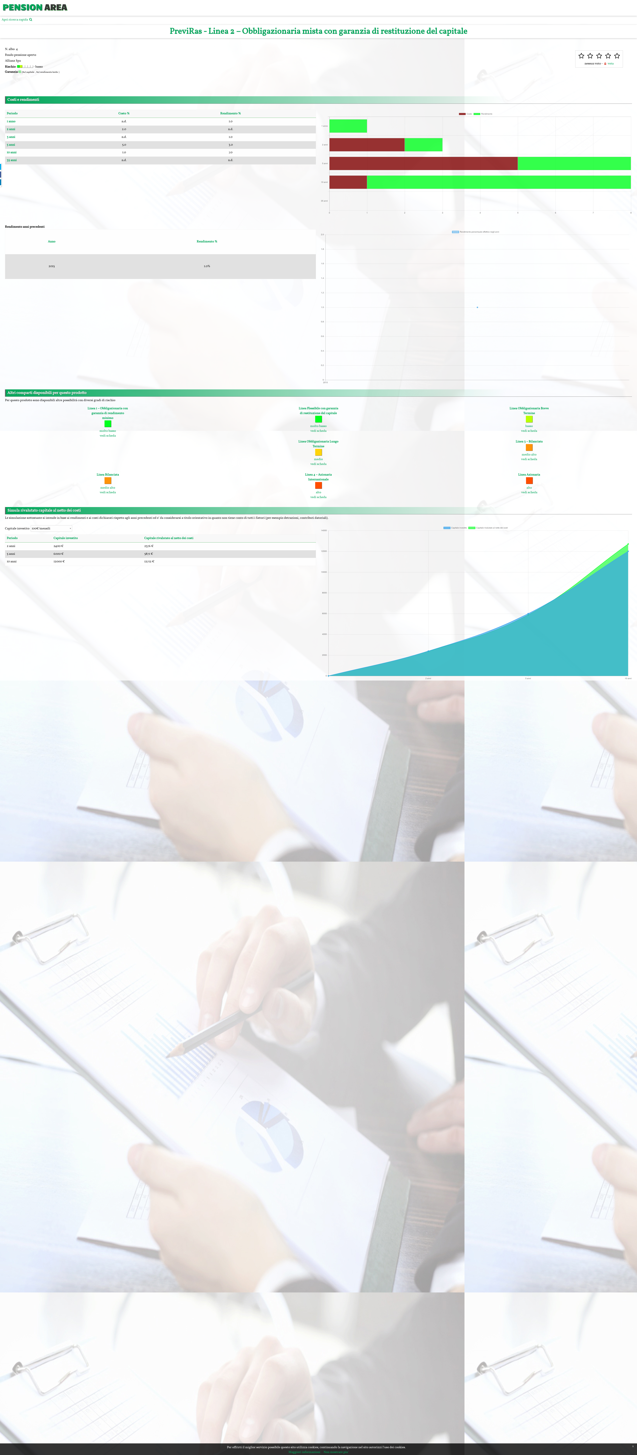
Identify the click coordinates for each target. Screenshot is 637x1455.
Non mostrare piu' (336, 1452)
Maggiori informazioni (304, 1452)
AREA (55, 6)
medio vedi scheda (318, 452)
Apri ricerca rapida (15, 20)
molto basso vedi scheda (318, 419)
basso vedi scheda (529, 419)
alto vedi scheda (318, 486)
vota (610, 63)
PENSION (22, 6)
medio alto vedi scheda (529, 450)
